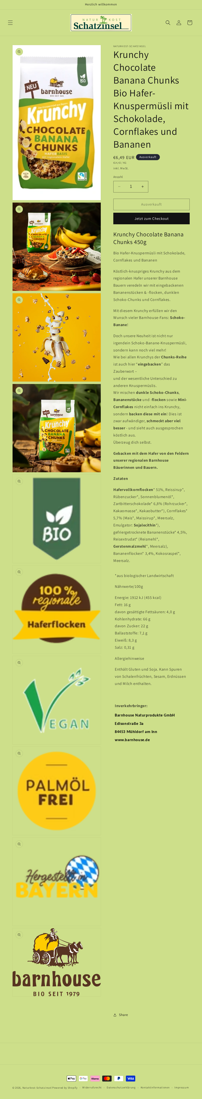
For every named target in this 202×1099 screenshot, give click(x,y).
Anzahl (118, 177)
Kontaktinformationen (155, 1087)
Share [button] (123, 1014)
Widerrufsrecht (92, 1087)
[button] (10, 22)
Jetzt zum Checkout (152, 218)
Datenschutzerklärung (121, 1087)
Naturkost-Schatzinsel (37, 1087)
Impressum (181, 1087)
